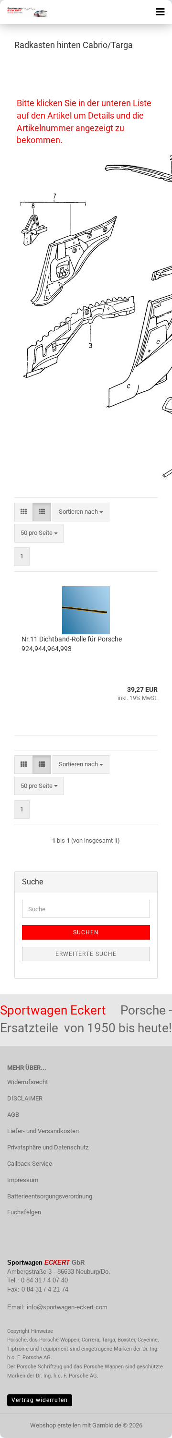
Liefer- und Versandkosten (43, 1131)
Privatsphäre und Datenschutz (47, 1147)
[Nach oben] (145, 1423)
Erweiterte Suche (86, 954)
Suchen (86, 932)
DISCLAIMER (25, 1098)
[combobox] (81, 512)
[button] (23, 512)
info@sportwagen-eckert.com (67, 1307)
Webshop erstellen (55, 1425)
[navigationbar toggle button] (160, 12)
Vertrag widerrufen (39, 1400)
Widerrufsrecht (27, 1082)
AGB (13, 1114)
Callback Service (29, 1163)
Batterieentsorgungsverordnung (49, 1196)
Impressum (22, 1180)
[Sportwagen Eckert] (24, 12)
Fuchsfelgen (24, 1212)
